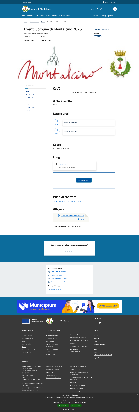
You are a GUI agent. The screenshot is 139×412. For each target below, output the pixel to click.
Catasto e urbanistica (52, 349)
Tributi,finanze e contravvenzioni (79, 340)
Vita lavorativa (50, 341)
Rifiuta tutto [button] (76, 405)
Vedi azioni (104, 29)
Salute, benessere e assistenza (78, 346)
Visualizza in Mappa (84, 180)
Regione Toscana (26, 2)
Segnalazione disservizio (52, 369)
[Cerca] (115, 9)
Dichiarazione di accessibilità (77, 385)
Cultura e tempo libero (52, 338)
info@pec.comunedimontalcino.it (34, 383)
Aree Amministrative (28, 338)
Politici (24, 347)
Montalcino (62, 164)
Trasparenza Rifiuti (75, 392)
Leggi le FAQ (49, 372)
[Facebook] (96, 9)
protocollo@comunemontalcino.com (32, 388)
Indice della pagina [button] (30, 86)
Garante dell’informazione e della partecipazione (79, 373)
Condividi (96, 29)
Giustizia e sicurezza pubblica (78, 337)
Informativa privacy (75, 369)
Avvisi (95, 341)
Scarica (82, 219)
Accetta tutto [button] (63, 405)
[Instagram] (100, 9)
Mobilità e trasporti (51, 354)
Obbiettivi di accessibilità (76, 388)
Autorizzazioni (74, 349)
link (85, 402)
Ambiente (72, 343)
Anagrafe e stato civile (52, 335)
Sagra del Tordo (98, 358)
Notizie (95, 335)
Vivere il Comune (34, 22)
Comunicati (97, 338)
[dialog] (69, 402)
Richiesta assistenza (51, 375)
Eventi (43, 22)
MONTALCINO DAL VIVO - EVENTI (103, 355)
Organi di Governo (27, 335)
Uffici (23, 341)
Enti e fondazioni (26, 344)
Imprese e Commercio (52, 344)
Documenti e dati (27, 353)
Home (25, 22)
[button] (69, 409)
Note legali (73, 382)
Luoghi (95, 349)
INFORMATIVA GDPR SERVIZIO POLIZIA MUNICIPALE (81, 378)
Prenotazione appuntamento (54, 366)
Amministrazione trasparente (78, 366)
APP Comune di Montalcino (53, 378)
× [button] (137, 394)
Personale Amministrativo (29, 350)
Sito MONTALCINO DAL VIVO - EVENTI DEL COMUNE (67, 202)
